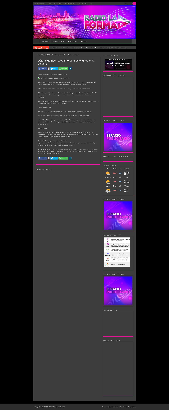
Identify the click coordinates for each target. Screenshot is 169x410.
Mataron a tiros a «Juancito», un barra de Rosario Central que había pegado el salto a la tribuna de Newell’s (78, 47)
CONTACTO (84, 41)
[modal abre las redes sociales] (70, 68)
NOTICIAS (45, 41)
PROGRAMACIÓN (72, 41)
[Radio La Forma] (84, 22)
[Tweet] (54, 68)
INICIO (37, 41)
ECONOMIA (44, 55)
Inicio (38, 55)
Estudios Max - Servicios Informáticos (125, 407)
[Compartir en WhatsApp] (63, 68)
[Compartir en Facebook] (42, 68)
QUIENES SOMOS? (58, 41)
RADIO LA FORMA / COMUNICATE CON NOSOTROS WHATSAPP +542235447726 (70, 3)
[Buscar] (134, 3)
